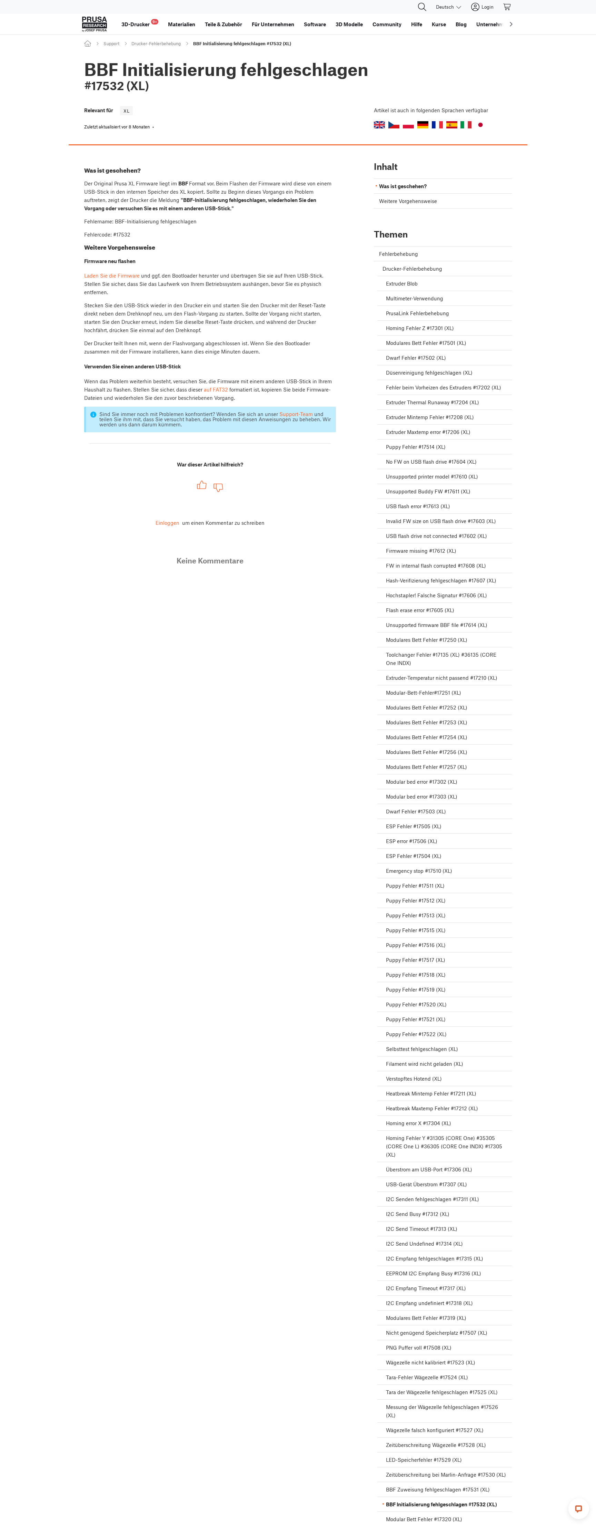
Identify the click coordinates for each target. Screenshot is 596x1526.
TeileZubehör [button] (223, 24)
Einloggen (167, 523)
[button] (379, 124)
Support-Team (296, 414)
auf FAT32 (216, 389)
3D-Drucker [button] (139, 23)
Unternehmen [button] (493, 24)
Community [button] (386, 24)
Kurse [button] (439, 24)
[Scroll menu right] (511, 24)
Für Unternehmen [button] (273, 24)
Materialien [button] (181, 24)
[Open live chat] (578, 1508)
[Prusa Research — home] (94, 24)
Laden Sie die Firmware (112, 275)
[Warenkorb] (507, 7)
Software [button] (315, 24)
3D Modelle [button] (349, 24)
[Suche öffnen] (422, 7)
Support (111, 43)
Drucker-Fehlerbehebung (156, 43)
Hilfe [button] (416, 24)
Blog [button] (461, 24)
